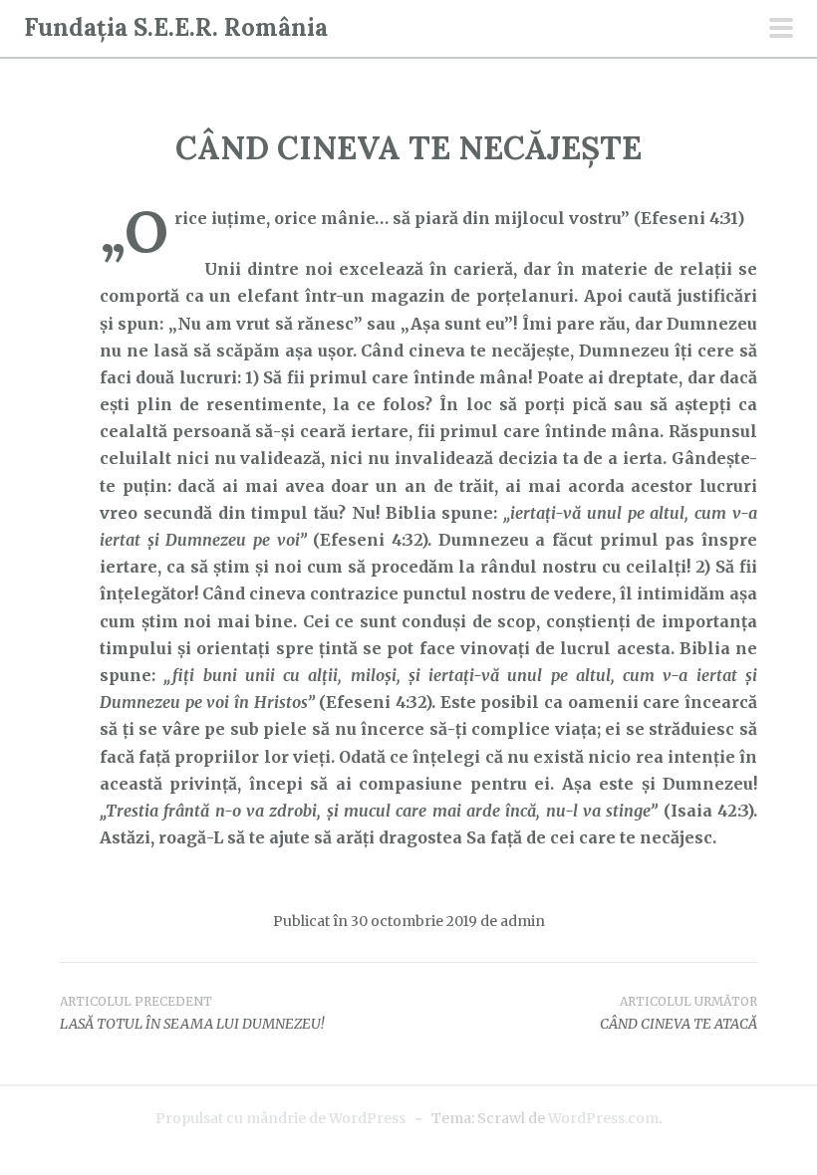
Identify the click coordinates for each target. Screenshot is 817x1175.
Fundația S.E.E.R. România (176, 27)
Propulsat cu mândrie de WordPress (280, 1118)
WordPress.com (603, 1118)
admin (522, 921)
